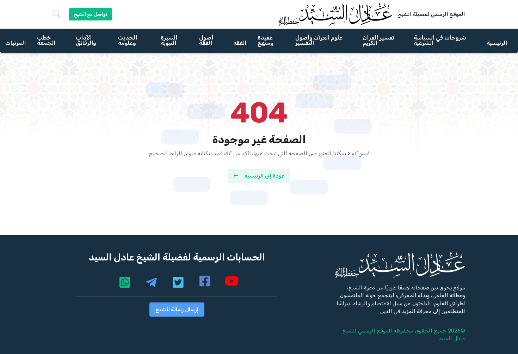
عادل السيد (452, 338)
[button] (59, 14)
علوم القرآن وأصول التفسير (319, 40)
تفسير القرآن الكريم (378, 40)
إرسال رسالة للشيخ (176, 309)
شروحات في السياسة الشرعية (440, 40)
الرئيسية (497, 43)
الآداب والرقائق (86, 40)
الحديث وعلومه (127, 40)
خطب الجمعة (46, 40)
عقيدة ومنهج (265, 40)
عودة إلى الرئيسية (264, 176)
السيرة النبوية (169, 40)
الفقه (239, 43)
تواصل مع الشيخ (90, 14)
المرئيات (15, 43)
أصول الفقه (206, 40)
